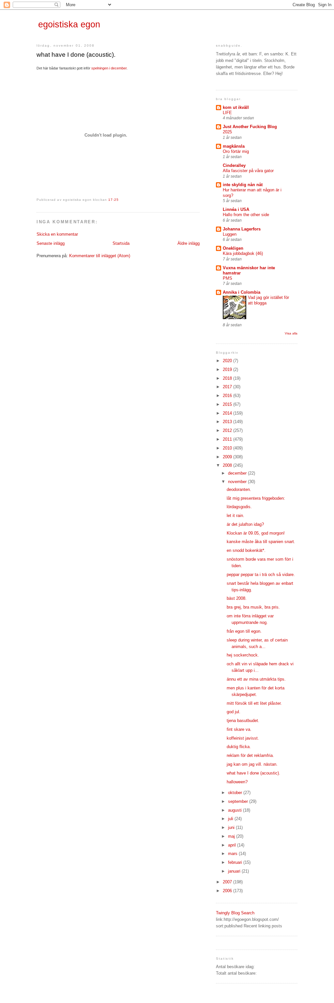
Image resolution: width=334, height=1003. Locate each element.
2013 (228, 421)
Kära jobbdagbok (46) (243, 253)
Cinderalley (234, 165)
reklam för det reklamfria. (250, 755)
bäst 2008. (237, 598)
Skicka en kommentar (57, 234)
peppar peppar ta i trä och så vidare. (261, 574)
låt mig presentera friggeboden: (256, 498)
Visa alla (291, 333)
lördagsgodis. (239, 506)
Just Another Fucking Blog (250, 126)
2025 (227, 131)
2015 (228, 404)
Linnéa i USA (236, 209)
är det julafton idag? (245, 524)
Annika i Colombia (241, 292)
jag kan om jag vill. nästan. (252, 764)
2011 (228, 439)
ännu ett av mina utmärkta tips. (256, 679)
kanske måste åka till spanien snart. (261, 541)
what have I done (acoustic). (76, 54)
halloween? (237, 781)
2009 (228, 456)
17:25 (113, 199)
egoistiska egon (69, 24)
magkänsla (234, 146)
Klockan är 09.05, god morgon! (256, 533)
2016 (228, 395)
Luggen (229, 234)
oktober (235, 792)
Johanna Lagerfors (242, 229)
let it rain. (235, 515)
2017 (228, 386)
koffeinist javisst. (243, 738)
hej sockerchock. (243, 655)
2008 (228, 465)
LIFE (227, 112)
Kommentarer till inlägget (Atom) (99, 255)
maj (232, 836)
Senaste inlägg (51, 243)
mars (233, 853)
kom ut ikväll (236, 107)
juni (232, 827)
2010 (228, 448)
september (238, 801)
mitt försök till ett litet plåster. (254, 703)
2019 (228, 369)
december (238, 473)
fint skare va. (239, 729)
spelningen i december (109, 68)
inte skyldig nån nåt (243, 184)
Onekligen (233, 248)
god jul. (233, 711)
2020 (228, 360)
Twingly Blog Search (235, 912)
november (238, 481)
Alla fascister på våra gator (248, 170)
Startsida (121, 243)
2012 (228, 430)
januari (235, 871)
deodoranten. (239, 489)
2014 (228, 413)
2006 (228, 890)
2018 (228, 378)
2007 (228, 881)
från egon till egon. (244, 631)
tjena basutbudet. (243, 720)
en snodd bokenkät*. (246, 550)
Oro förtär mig (236, 151)
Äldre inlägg (188, 243)
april (232, 845)
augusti (235, 810)
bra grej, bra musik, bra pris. (253, 607)
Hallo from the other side (246, 214)
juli (231, 818)
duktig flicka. (239, 746)
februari (235, 862)
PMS (227, 278)
